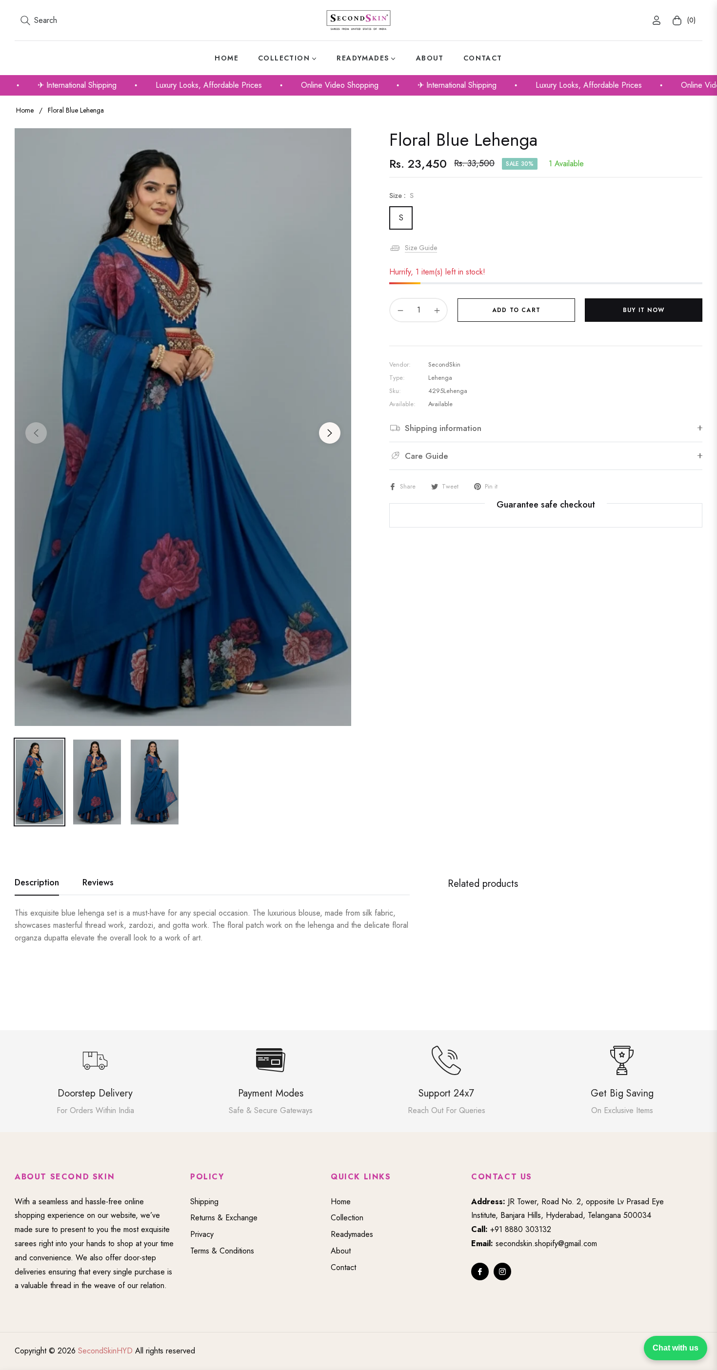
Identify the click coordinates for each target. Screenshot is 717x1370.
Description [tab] (37, 883)
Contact (343, 1267)
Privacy (202, 1234)
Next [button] (329, 433)
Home (25, 110)
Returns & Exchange (224, 1217)
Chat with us (675, 1348)
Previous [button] (36, 433)
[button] (39, 20)
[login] (656, 20)
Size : (401, 195)
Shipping (204, 1201)
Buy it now (643, 310)
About (341, 1250)
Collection (347, 1217)
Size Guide (421, 248)
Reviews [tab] (98, 883)
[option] (183, 427)
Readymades (352, 1234)
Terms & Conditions (222, 1250)
